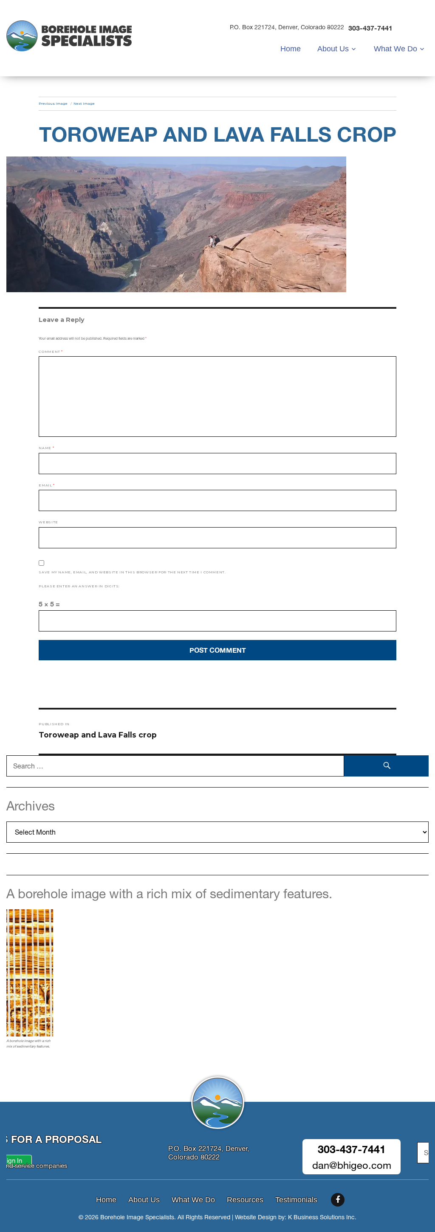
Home (290, 49)
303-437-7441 (370, 28)
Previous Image (53, 103)
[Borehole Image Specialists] (69, 35)
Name (46, 448)
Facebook (338, 1200)
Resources (245, 1200)
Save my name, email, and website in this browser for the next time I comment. (132, 572)
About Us (333, 49)
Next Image (84, 103)
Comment (51, 351)
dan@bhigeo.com (351, 1165)
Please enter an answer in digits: (79, 586)
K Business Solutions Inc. (322, 1217)
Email (46, 485)
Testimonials (296, 1200)
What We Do (395, 49)
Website (48, 522)
